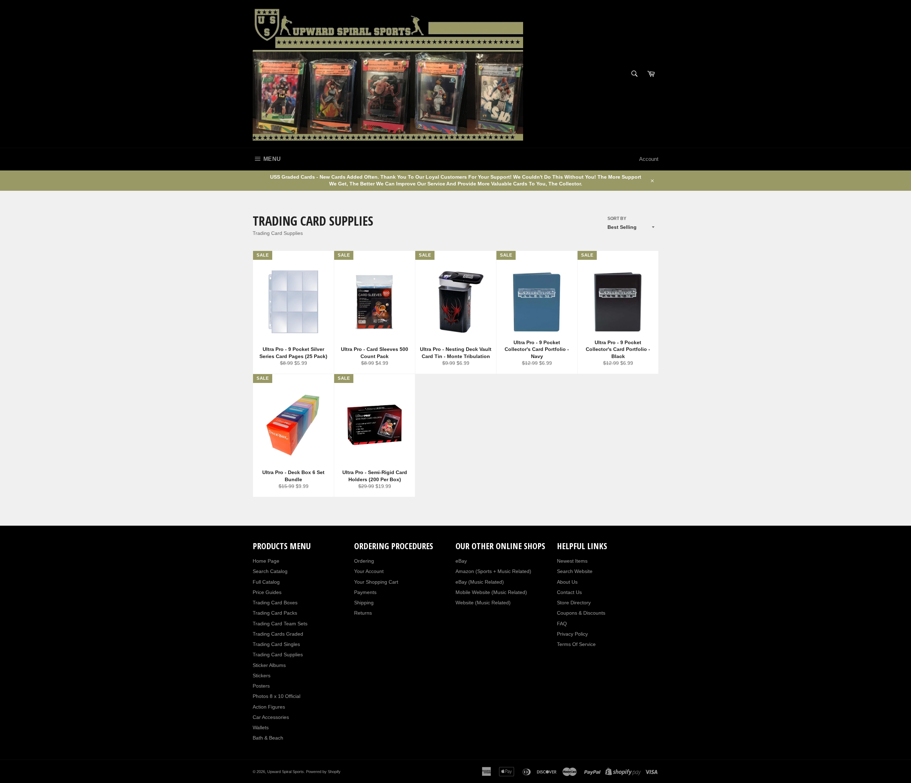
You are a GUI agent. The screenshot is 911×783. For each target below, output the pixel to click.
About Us (567, 582)
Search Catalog (270, 571)
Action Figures (269, 707)
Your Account (369, 571)
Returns (363, 613)
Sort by (616, 218)
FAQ (562, 623)
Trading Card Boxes (275, 602)
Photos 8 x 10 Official (276, 696)
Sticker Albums (269, 665)
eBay (461, 561)
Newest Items (572, 561)
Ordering (364, 561)
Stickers (261, 675)
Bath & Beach (268, 738)
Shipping (364, 602)
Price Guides (267, 592)
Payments (365, 592)
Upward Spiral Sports (285, 771)
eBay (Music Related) (480, 582)
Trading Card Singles (276, 644)
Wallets (261, 727)
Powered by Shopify (323, 771)
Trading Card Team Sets (280, 623)
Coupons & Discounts (581, 613)
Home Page (266, 561)
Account (648, 159)
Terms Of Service (576, 644)
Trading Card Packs (275, 613)
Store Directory (574, 602)
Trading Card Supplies (278, 654)
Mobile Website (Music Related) (491, 592)
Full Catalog (266, 582)
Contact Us (569, 592)
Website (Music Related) (483, 602)
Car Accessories (271, 717)
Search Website (575, 571)
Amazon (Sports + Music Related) (493, 571)
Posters (261, 686)
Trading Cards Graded (278, 634)
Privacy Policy (572, 634)
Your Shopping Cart (376, 582)
